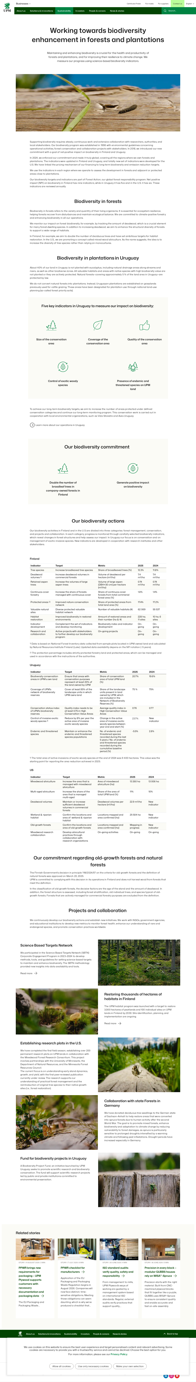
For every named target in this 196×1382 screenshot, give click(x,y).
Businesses (22, 3)
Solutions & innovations (49, 1334)
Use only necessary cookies (93, 1366)
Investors (85, 1334)
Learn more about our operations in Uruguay (60, 425)
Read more (26, 973)
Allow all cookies (61, 1366)
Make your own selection (130, 1366)
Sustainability (70, 1334)
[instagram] (171, 1375)
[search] (179, 10)
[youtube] (177, 1375)
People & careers (101, 1334)
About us (30, 1334)
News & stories (120, 1334)
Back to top (172, 1333)
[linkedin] (165, 1375)
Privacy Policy (119, 1354)
